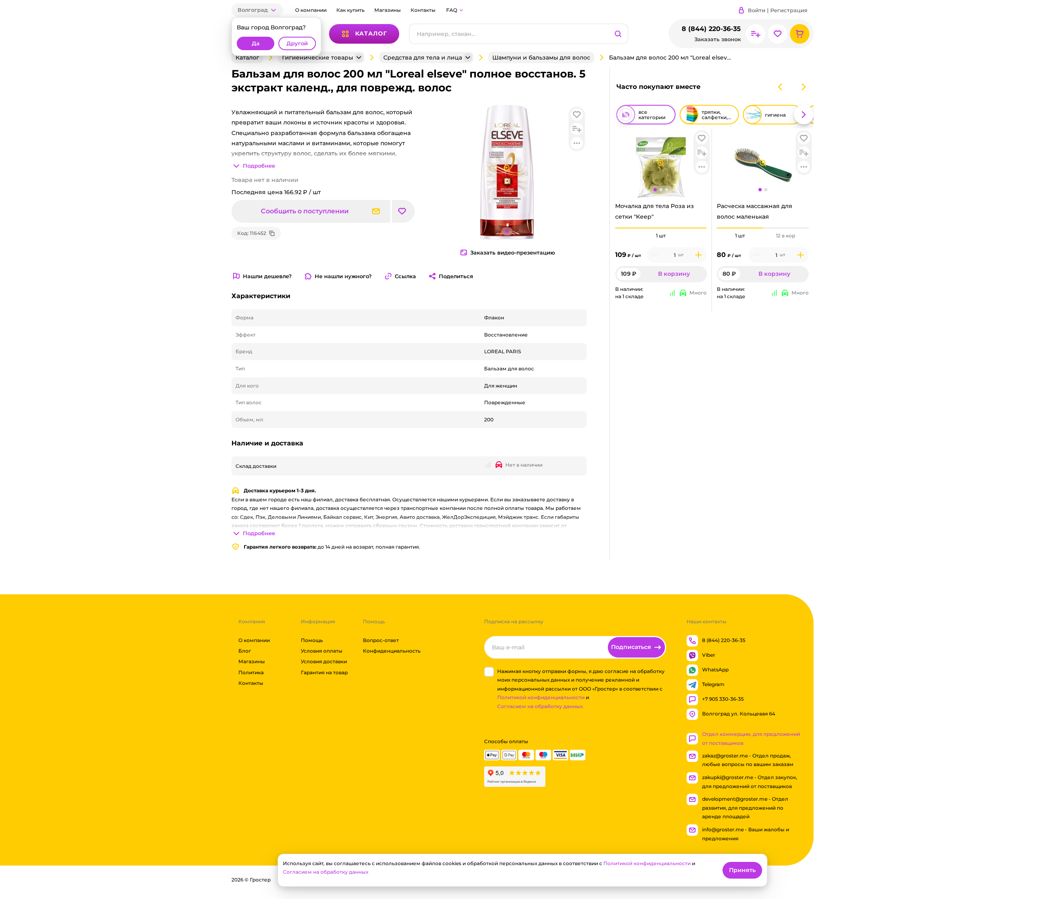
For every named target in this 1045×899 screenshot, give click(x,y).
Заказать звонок (717, 39)
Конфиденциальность (391, 651)
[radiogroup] (661, 236)
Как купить (350, 10)
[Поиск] (618, 34)
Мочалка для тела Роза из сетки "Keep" (654, 211)
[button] (257, 10)
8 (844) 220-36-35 (711, 29)
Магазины (387, 10)
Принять (742, 870)
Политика (251, 672)
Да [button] (256, 43)
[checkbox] (489, 672)
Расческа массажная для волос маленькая (754, 211)
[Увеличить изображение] (661, 163)
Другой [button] (297, 43)
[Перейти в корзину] (799, 34)
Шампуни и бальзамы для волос (541, 57)
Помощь (312, 640)
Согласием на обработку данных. (540, 706)
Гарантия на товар (324, 672)
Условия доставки (324, 662)
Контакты (423, 10)
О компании (311, 10)
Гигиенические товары (317, 57)
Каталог (247, 57)
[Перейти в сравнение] (755, 34)
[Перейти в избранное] (777, 34)
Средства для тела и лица (422, 57)
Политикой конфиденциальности (541, 698)
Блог (244, 651)
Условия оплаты (321, 651)
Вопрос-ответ (381, 640)
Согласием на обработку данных (325, 872)
